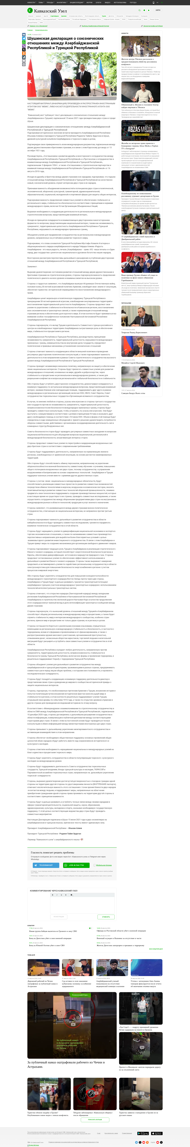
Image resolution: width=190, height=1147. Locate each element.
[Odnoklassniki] (24, 53)
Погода (133, 2)
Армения (64, 16)
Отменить (106, 917)
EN (162, 2)
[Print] (24, 64)
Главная (30, 30)
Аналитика (61, 2)
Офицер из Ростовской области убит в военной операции (121, 930)
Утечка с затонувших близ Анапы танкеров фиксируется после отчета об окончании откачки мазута (146, 984)
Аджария (38, 16)
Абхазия (30, 16)
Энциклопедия (76, 2)
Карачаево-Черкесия (34, 19)
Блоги (98, 2)
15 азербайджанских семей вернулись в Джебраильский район (138, 237)
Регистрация (59, 917)
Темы (40, 2)
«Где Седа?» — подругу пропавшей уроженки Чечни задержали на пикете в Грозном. (138, 1028)
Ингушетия (120, 16)
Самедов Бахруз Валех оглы (133, 393)
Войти (158, 10)
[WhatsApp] (24, 42)
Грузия (104, 16)
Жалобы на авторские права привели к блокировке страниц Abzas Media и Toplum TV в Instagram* (139, 146)
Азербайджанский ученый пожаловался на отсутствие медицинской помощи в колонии (110, 984)
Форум (89, 2)
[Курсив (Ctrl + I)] (57, 895)
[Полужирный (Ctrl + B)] (52, 895)
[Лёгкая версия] (153, 3)
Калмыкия (144, 16)
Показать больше (95, 1119)
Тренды (50, 2)
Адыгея (46, 16)
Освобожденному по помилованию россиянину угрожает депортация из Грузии (140, 194)
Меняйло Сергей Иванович (133, 362)
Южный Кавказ (32, 22)
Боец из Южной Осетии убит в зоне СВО (47, 945)
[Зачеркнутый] (66, 895)
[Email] (24, 61)
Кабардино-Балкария (132, 16)
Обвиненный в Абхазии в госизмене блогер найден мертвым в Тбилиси (139, 106)
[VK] (24, 35)
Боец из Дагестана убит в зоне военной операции (50, 938)
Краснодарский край (49, 19)
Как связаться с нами (111, 1133)
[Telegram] (24, 38)
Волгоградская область (92, 16)
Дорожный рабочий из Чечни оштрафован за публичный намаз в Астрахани (43, 984)
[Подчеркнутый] (61, 895)
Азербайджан (54, 16)
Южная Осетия (154, 19)
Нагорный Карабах (64, 19)
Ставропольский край (134, 19)
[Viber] (24, 46)
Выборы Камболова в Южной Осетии (95, 26)
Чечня (145, 19)
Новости (31, 2)
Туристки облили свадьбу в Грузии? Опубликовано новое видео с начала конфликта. (48, 1113)
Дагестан (111, 16)
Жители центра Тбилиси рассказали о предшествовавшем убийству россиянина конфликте (139, 62)
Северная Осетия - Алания (111, 19)
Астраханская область (76, 16)
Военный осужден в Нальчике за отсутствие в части (119, 938)
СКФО (123, 19)
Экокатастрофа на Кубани (153, 26)
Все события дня (156, 949)
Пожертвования (127, 1133)
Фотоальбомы (120, 2)
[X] (24, 50)
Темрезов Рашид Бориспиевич (134, 332)
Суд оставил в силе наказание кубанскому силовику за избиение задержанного (76, 984)
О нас (98, 1133)
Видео (107, 2)
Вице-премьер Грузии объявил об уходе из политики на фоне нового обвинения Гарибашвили (139, 278)
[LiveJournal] (24, 57)
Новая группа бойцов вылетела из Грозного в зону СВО (53, 931)
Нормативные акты (41, 30)
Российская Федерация (79, 19)
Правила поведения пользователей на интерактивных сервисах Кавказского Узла (73, 1142)
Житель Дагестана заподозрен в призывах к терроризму (120, 945)
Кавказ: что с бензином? (38, 26)
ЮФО (41, 22)
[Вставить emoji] (71, 895)
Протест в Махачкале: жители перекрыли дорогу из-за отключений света (140, 1068)
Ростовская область (95, 19)
